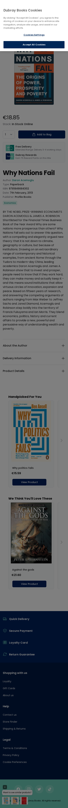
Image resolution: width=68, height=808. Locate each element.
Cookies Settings (34, 35)
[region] (34, 25)
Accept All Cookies (34, 44)
